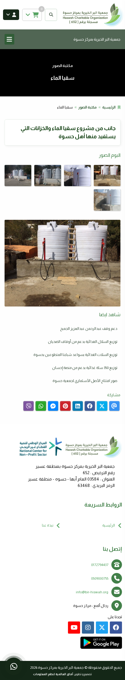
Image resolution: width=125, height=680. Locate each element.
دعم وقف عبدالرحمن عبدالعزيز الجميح (88, 329)
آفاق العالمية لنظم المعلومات (53, 674)
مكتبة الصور (87, 107)
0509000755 (99, 578)
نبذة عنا (47, 525)
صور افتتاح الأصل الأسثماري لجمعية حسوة (84, 381)
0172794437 (99, 565)
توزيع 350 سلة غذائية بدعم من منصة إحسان (84, 368)
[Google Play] (101, 643)
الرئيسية (109, 107)
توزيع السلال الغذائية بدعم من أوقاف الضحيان (82, 342)
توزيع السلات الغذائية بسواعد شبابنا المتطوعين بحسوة (75, 355)
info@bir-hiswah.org (92, 592)
